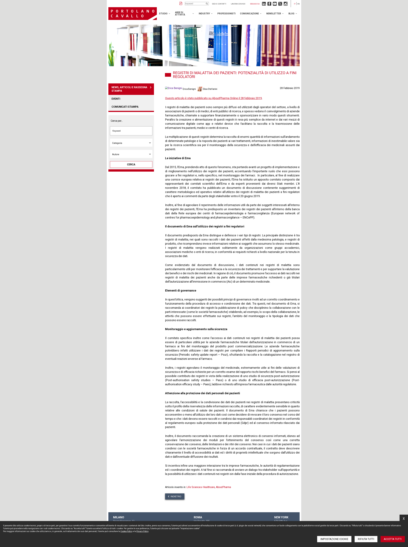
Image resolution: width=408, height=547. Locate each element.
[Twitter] (280, 4)
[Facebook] (269, 4)
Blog (291, 13)
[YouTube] (275, 4)
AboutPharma (223, 487)
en (298, 4)
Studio (163, 13)
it (295, 4)
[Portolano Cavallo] (132, 13)
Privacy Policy (142, 531)
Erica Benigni (189, 89)
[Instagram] (286, 4)
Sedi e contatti (219, 4)
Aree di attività (180, 13)
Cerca (131, 164)
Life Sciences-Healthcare (200, 487)
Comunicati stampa (125, 106)
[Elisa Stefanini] (200, 89)
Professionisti (226, 13)
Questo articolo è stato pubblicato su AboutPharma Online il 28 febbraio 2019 (213, 98)
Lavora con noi (238, 4)
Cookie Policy (126, 531)
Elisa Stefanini (210, 89)
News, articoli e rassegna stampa (129, 89)
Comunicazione (249, 13)
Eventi (116, 98)
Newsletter (273, 13)
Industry (204, 13)
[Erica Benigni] (174, 89)
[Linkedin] (264, 4)
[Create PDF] (180, 3)
